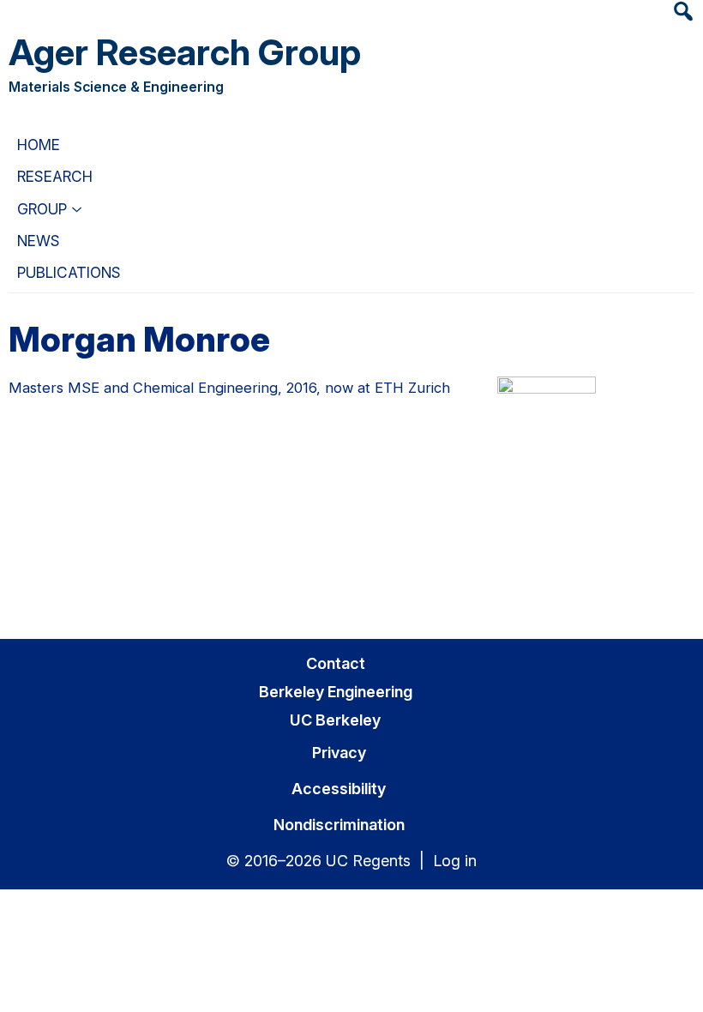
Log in (455, 861)
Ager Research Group (185, 52)
